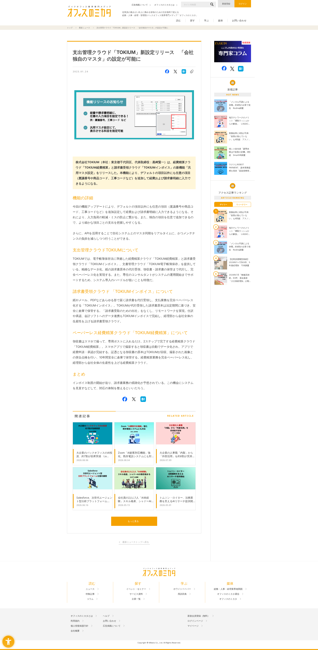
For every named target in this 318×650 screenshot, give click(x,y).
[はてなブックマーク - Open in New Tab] (184, 71)
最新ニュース (84, 28)
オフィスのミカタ (228, 599)
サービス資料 (136, 594)
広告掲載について (112, 626)
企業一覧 (136, 599)
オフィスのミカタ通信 (228, 594)
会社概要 (75, 631)
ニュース (90, 589)
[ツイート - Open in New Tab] (175, 71)
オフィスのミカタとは (82, 616)
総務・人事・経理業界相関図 (228, 589)
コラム (90, 599)
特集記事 (90, 594)
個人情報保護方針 (79, 626)
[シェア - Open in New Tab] (167, 71)
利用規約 (75, 621)
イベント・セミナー (136, 589)
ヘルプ (106, 616)
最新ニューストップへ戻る (135, 542)
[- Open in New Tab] (232, 51)
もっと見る (133, 521)
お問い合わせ (239, 20)
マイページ (193, 626)
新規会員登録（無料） (199, 616)
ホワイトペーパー (182, 589)
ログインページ (195, 621)
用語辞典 (182, 594)
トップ (70, 28)
